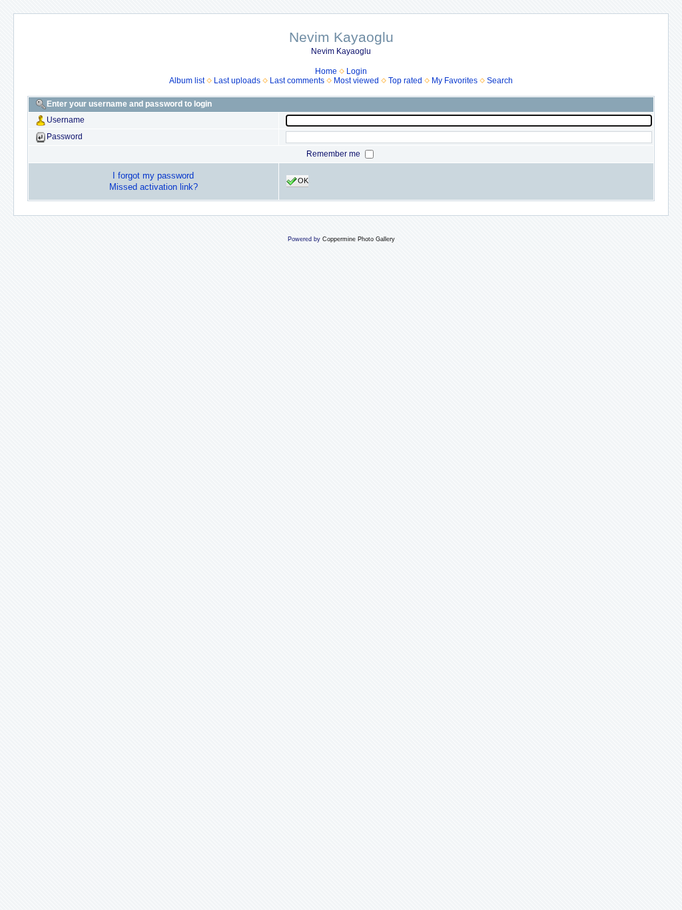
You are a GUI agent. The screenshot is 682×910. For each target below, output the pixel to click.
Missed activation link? (153, 187)
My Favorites (455, 80)
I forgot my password (153, 176)
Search (500, 80)
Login (356, 71)
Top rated (405, 80)
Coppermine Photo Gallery (358, 239)
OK (303, 181)
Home (326, 71)
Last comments (297, 80)
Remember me (334, 154)
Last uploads (237, 80)
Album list (186, 80)
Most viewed (356, 80)
